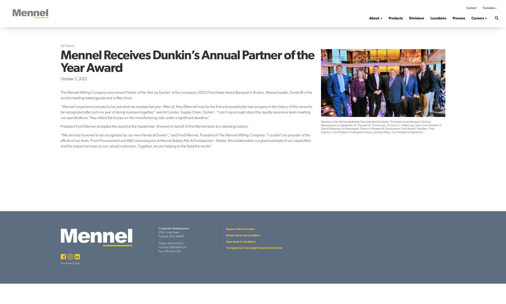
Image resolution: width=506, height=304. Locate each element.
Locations (438, 18)
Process (459, 18)
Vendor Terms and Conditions (243, 235)
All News (67, 45)
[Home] (30, 13)
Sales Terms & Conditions (241, 241)
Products (396, 18)
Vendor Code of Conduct (240, 229)
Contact (471, 7)
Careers (477, 18)
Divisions (416, 18)
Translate (488, 7)
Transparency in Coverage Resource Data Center (254, 247)
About (374, 18)
